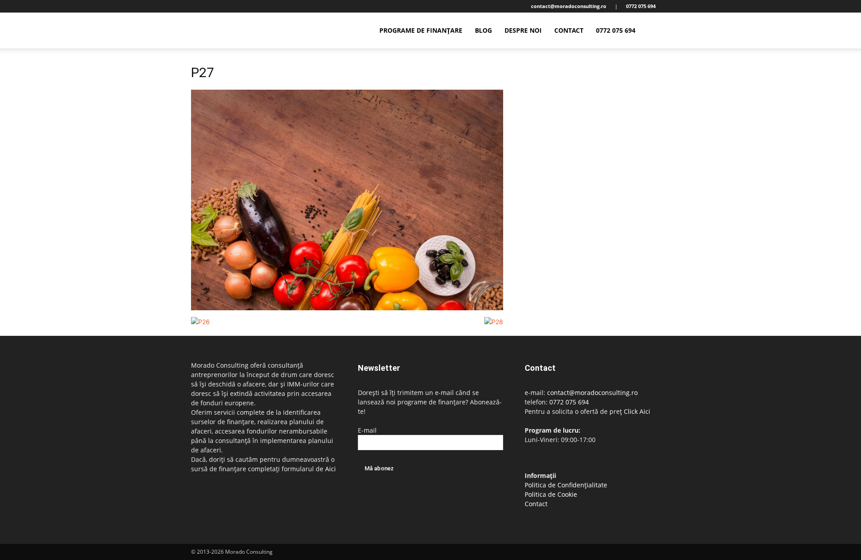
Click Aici (637, 411)
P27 (202, 72)
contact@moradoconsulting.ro (592, 392)
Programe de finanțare (420, 30)
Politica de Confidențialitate (566, 485)
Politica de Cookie (551, 494)
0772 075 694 (615, 30)
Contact (568, 30)
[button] (659, 31)
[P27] (347, 308)
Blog (483, 30)
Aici (330, 468)
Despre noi (523, 30)
